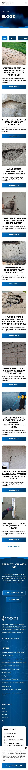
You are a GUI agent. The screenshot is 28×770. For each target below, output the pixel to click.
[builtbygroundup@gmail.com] (4, 740)
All (4, 38)
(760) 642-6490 (11, 733)
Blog (12, 38)
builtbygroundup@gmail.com (15, 740)
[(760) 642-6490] (4, 733)
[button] (25, 748)
